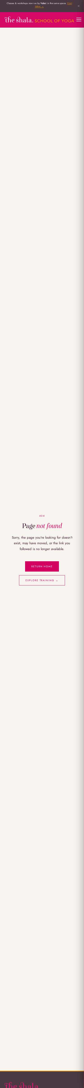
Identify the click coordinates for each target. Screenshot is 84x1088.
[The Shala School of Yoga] (39, 19)
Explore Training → (42, 580)
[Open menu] (79, 19)
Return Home (42, 566)
